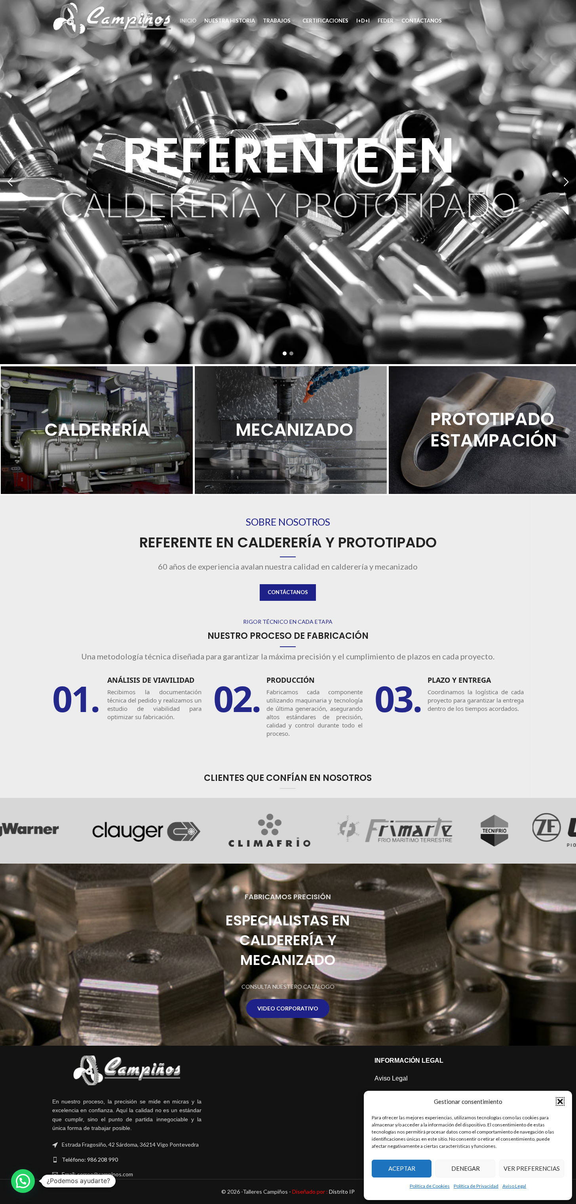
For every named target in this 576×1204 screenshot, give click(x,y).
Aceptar (401, 1168)
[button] (560, 1101)
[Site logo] (112, 20)
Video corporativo (287, 1008)
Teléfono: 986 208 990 (90, 1159)
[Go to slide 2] (291, 353)
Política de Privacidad (476, 1186)
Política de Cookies (430, 1186)
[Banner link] (97, 430)
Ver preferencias (532, 1168)
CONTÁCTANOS (288, 592)
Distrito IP (323, 1191)
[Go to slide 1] (285, 353)
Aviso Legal (514, 1186)
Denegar (465, 1168)
